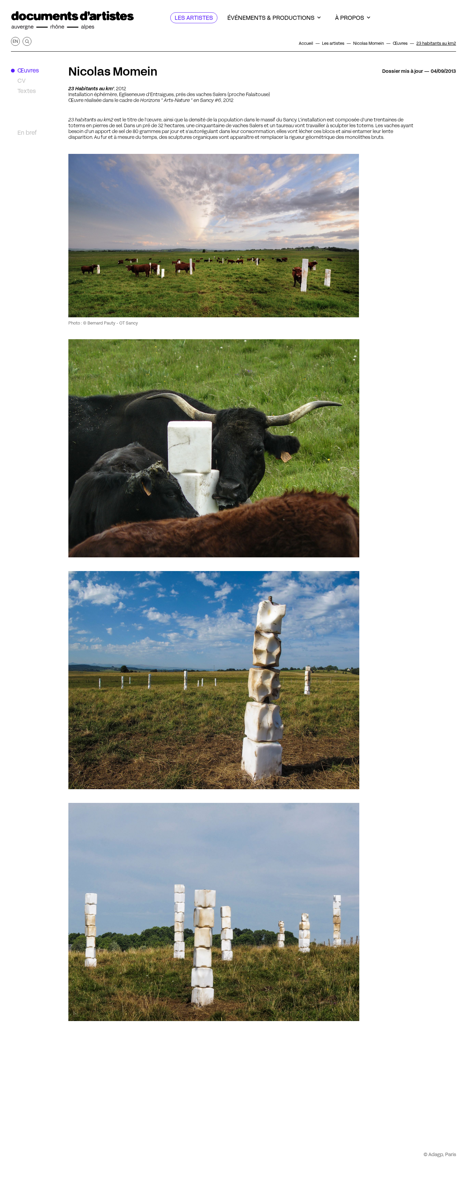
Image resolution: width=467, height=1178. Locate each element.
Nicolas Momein (113, 71)
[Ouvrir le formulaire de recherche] (27, 41)
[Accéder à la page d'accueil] (72, 20)
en (15, 41)
